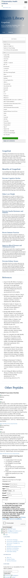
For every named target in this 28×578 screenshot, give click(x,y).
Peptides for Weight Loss (8, 46)
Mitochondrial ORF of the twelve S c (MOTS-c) (13, 99)
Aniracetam (6, 58)
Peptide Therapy (7, 44)
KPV (5, 91)
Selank (5, 113)
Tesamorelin (6, 121)
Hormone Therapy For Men (15, 541)
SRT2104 (5, 119)
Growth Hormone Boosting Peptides (11, 50)
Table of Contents (9, 141)
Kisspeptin (6, 89)
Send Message (7, 527)
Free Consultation (9, 138)
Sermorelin (6, 117)
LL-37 (5, 93)
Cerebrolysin (6, 68)
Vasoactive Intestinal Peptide (9, 132)
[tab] (14, 42)
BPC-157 (5, 64)
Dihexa (5, 74)
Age (4, 488)
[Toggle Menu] (24, 7)
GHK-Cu (5, 82)
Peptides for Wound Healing (9, 48)
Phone (4, 495)
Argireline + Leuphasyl (8, 62)
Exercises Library (11, 551)
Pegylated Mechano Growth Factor (10, 111)
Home (3, 32)
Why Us (9, 557)
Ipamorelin (6, 88)
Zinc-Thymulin (7, 134)
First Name (6, 484)
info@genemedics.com (14, 531)
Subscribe (7, 573)
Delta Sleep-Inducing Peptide (9, 72)
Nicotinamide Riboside (8, 105)
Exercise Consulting (12, 550)
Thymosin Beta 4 (7, 125)
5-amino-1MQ (6, 54)
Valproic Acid (6, 128)
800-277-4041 (12, 529)
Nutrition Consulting (12, 548)
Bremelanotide (6, 66)
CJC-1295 (6, 70)
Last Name (6, 486)
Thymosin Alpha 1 (7, 123)
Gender (5, 490)
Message (5, 497)
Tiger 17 (5, 126)
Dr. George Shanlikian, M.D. (12, 25)
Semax (5, 115)
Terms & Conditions (15, 519)
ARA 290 (5, 60)
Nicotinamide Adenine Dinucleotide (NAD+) (12, 103)
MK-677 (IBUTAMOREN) (9, 101)
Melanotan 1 (6, 95)
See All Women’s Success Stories (9, 453)
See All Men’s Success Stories (8, 423)
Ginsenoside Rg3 (7, 84)
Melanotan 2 (6, 97)
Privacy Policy (11, 559)
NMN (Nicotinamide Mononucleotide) (11, 107)
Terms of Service (11, 561)
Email (4, 493)
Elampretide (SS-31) (8, 76)
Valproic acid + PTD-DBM (9, 130)
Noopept (5, 109)
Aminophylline (6, 56)
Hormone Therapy (12, 540)
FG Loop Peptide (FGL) (8, 80)
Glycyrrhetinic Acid (7, 86)
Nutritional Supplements (14, 546)
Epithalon (6, 78)
